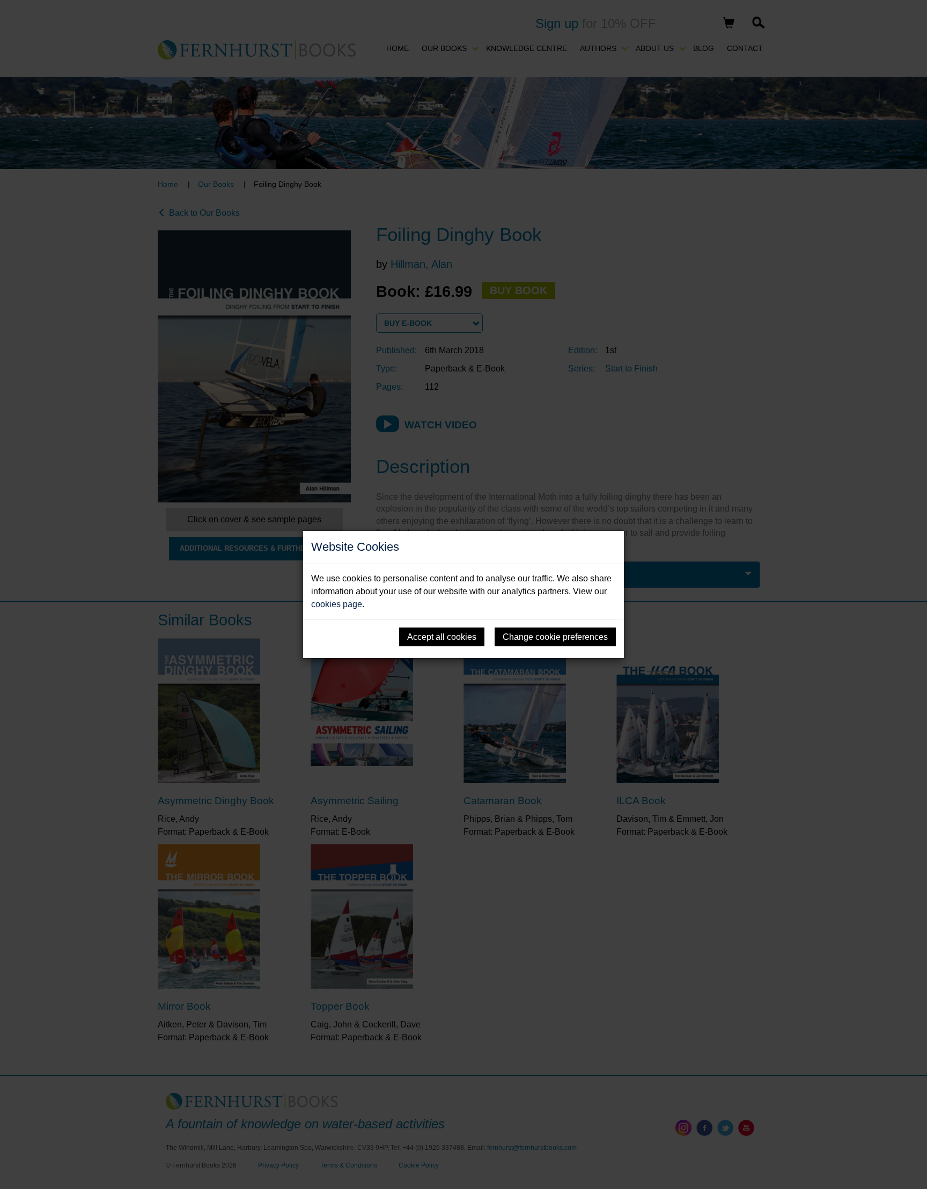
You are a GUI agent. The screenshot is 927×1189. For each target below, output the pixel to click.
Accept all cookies (441, 636)
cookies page (336, 604)
